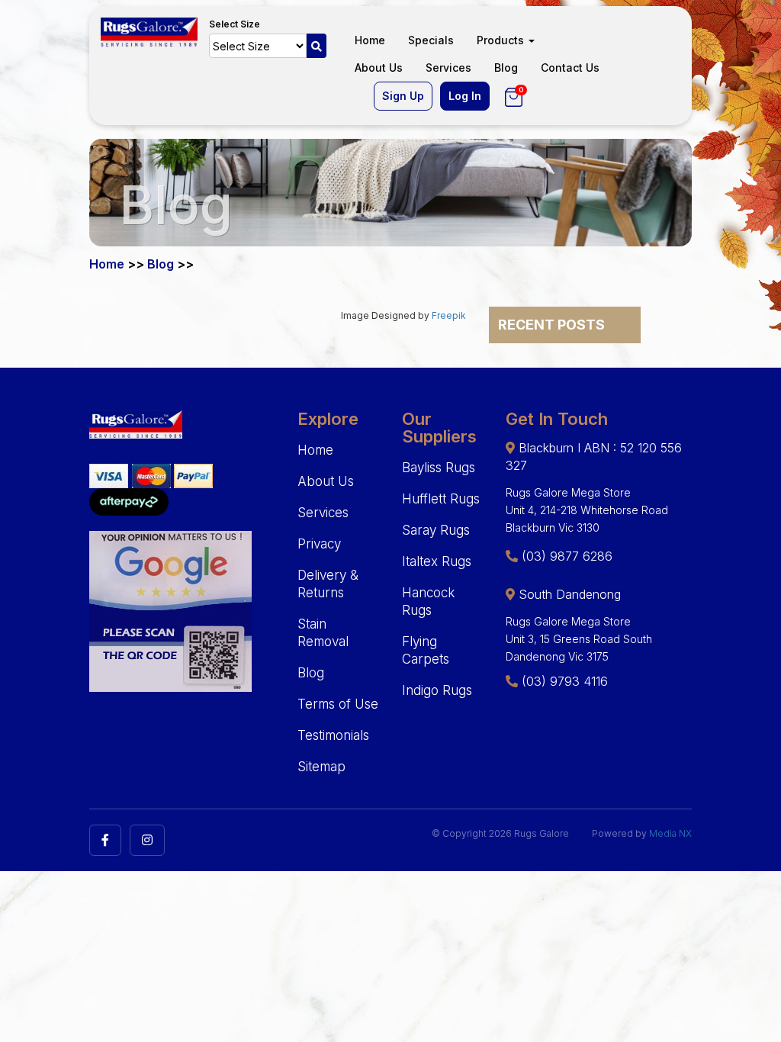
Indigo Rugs (437, 690)
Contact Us (570, 67)
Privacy (319, 544)
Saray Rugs (436, 530)
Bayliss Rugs (438, 467)
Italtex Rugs (436, 561)
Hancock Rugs (428, 601)
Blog (506, 67)
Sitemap (321, 766)
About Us (379, 67)
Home (370, 40)
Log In (464, 95)
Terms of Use (337, 704)
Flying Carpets (425, 650)
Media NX (670, 833)
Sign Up (403, 95)
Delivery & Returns (327, 584)
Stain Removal (323, 632)
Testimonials (333, 735)
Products (502, 40)
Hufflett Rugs (441, 499)
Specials (431, 40)
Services (448, 67)
